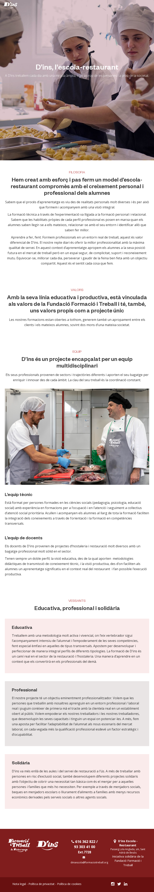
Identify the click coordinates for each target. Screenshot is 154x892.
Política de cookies (69, 884)
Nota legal (19, 884)
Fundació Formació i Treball (127, 863)
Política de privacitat (41, 884)
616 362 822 (84, 841)
